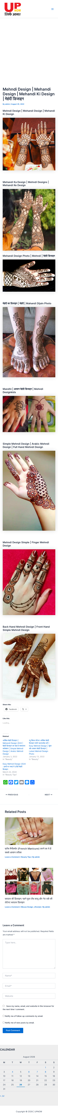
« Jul (2, 1096)
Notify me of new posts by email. (19, 1023)
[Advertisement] (29, 48)
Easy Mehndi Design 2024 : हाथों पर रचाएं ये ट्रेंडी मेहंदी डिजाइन (14, 766)
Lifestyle (37, 907)
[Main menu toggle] (52, 9)
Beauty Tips (26, 857)
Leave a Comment (12, 857)
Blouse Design (27, 907)
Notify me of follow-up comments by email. (24, 1016)
